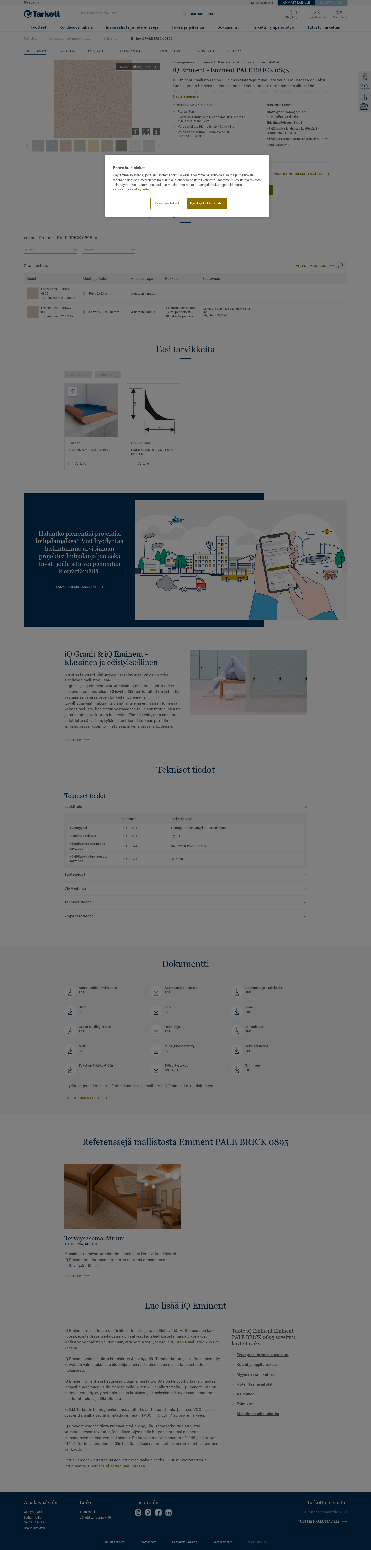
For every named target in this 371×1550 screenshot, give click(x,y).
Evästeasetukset (167, 203)
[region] (187, 186)
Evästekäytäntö (137, 189)
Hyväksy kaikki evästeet (207, 203)
